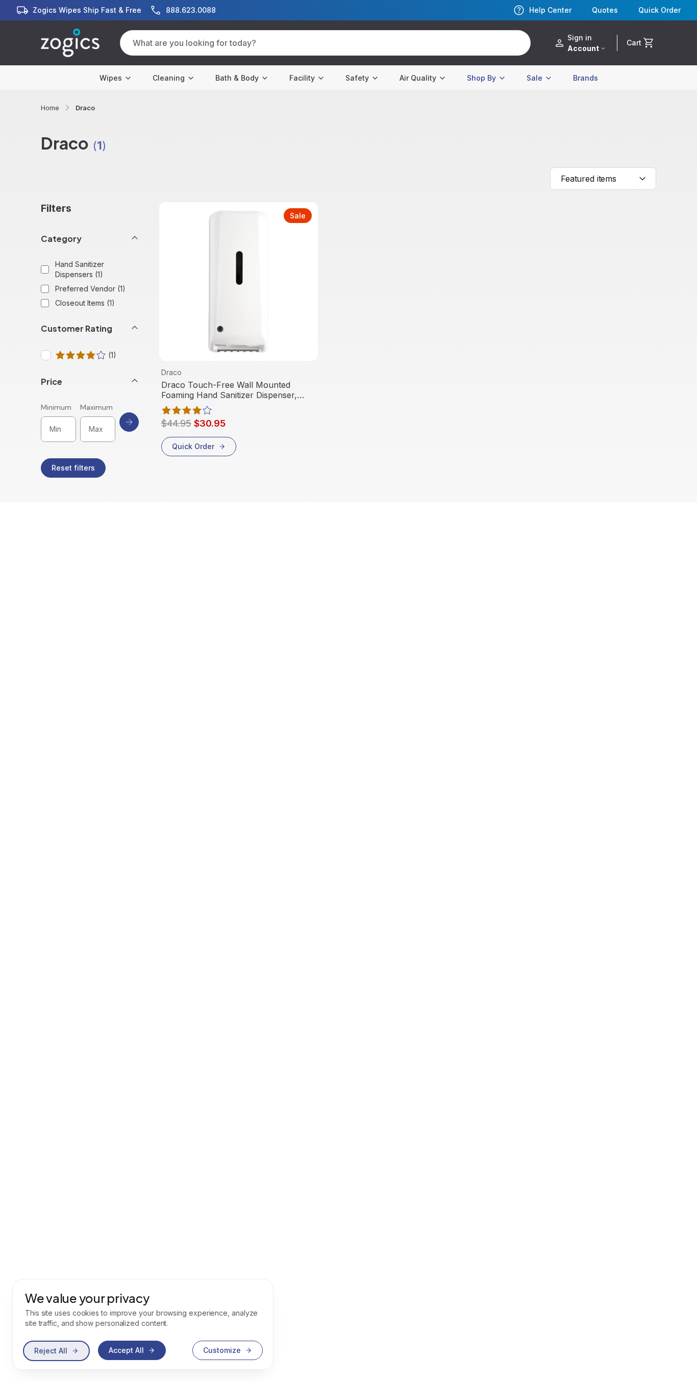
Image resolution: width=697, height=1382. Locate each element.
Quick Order (659, 10)
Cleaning (169, 77)
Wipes (110, 77)
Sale (534, 77)
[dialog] (142, 1324)
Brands (585, 77)
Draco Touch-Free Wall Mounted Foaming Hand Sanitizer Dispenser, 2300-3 (229, 390)
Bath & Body (237, 77)
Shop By (481, 77)
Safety (357, 77)
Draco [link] (85, 108)
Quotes (605, 10)
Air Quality (418, 77)
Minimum (56, 407)
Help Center (550, 10)
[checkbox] (46, 355)
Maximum (96, 407)
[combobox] (603, 178)
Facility (302, 77)
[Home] (70, 43)
